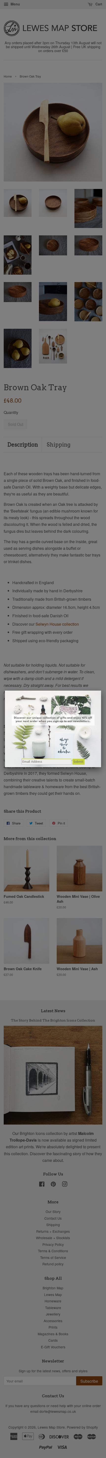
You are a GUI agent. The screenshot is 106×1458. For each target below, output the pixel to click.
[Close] (101, 690)
